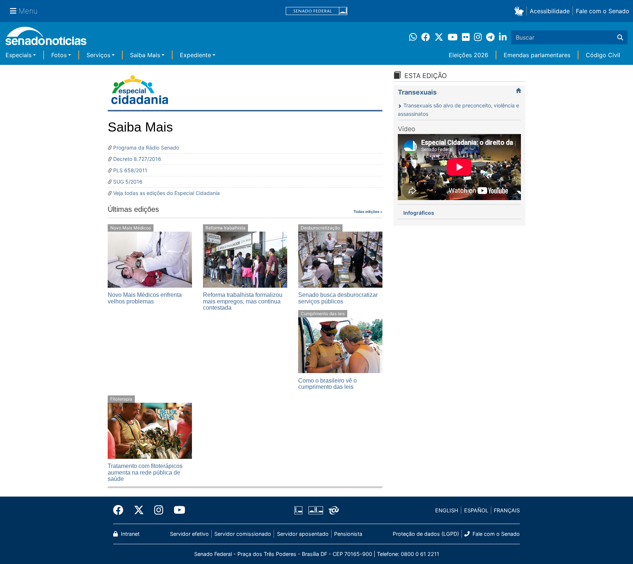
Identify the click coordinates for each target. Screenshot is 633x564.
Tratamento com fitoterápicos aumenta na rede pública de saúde (145, 472)
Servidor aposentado (303, 534)
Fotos (59, 55)
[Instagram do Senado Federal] (159, 510)
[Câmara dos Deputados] (298, 510)
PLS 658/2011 (130, 170)
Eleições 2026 (468, 55)
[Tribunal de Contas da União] (334, 510)
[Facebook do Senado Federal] (121, 510)
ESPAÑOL (476, 510)
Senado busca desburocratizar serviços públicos (338, 298)
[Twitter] (139, 510)
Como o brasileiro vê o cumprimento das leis (327, 383)
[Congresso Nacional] (315, 510)
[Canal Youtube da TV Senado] (177, 510)
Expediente (195, 55)
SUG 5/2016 (127, 181)
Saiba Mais (145, 55)
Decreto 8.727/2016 (137, 159)
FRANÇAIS (507, 510)
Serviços (98, 55)
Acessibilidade (550, 11)
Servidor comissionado (242, 534)
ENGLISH (446, 510)
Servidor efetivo (189, 534)
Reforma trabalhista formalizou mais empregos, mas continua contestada (242, 301)
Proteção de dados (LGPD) (426, 534)
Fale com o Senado (602, 11)
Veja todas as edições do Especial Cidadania (166, 193)
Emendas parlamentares (537, 55)
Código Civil (603, 55)
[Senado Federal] (316, 11)
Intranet (129, 534)
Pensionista (348, 534)
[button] (520, 11)
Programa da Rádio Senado (146, 147)
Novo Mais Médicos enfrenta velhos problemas (145, 298)
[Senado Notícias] (45, 39)
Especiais (18, 55)
